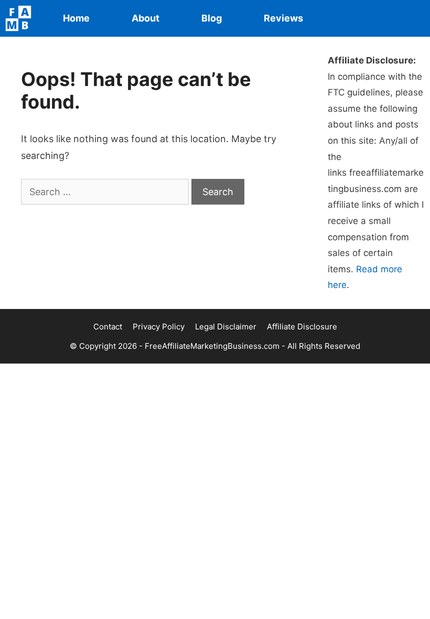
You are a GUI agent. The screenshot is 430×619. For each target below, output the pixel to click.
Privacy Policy (159, 327)
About (145, 18)
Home (76, 18)
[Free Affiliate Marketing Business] (21, 18)
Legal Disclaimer (225, 327)
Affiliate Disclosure (302, 327)
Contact (107, 327)
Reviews (283, 18)
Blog (211, 18)
